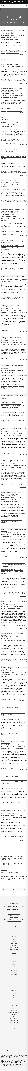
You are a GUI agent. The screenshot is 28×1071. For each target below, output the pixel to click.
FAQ (14, 968)
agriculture (4, 358)
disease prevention (11, 80)
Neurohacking (4, 625)
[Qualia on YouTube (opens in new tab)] (15, 926)
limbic (22, 357)
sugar (14, 297)
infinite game (11, 174)
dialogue (20, 802)
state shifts (16, 142)
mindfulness (22, 450)
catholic (20, 732)
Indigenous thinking (6, 384)
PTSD (16, 836)
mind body (17, 767)
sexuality (13, 50)
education (8, 803)
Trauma (16, 837)
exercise (11, 768)
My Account (14, 964)
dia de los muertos (13, 733)
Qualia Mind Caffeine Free (14, 1012)
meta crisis (16, 172)
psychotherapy (15, 108)
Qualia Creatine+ (14, 1024)
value (21, 268)
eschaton (16, 420)
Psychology (11, 837)
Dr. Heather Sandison (7, 340)
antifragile (10, 172)
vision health (8, 327)
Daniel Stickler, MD (6, 120)
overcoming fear (5, 201)
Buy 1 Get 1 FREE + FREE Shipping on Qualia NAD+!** (13, 1)
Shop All (14, 1008)
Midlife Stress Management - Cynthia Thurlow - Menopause (12, 879)
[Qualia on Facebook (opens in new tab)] (11, 926)
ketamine (11, 109)
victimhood (13, 590)
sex (9, 50)
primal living (12, 143)
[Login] (23, 6)
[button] (17, 6)
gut (13, 357)
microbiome (4, 80)
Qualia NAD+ (14, 1016)
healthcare (14, 484)
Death (2, 483)
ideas (7, 802)
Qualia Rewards (14, 978)
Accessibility (14, 974)
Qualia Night (14, 1029)
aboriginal (3, 387)
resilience (18, 200)
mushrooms (4, 420)
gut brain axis (16, 79)
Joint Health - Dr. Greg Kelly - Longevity (13, 874)
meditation (7, 450)
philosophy (15, 386)
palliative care (20, 483)
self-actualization (13, 592)
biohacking (3, 140)
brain (25, 51)
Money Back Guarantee (14, 976)
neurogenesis (12, 555)
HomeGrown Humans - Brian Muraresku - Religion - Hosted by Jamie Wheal (13, 713)
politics (11, 802)
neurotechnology (14, 450)
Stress (2, 767)
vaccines (22, 79)
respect (15, 802)
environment (4, 521)
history (6, 733)
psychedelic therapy (12, 107)
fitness (9, 200)
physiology (10, 51)
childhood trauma (5, 590)
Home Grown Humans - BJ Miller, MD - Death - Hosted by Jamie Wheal (14, 467)
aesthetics (17, 453)
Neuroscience (4, 50)
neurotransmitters (18, 51)
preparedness (4, 174)
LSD (8, 420)
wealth (6, 268)
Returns (14, 980)
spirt (14, 699)
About (14, 939)
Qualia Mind (14, 1010)
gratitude (19, 452)
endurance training (12, 203)
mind (24, 627)
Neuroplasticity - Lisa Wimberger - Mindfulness (12, 864)
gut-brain (3, 357)
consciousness (15, 53)
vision (2, 327)
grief (7, 485)
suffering (17, 231)
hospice (6, 483)
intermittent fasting (8, 660)
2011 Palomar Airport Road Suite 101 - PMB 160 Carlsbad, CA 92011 (14, 915)
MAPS (9, 836)
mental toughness (19, 201)
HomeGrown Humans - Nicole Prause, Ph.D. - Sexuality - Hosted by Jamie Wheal (12, 37)
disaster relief (18, 174)
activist (10, 521)
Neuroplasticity (5, 555)
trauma (20, 107)
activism (14, 521)
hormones (8, 53)
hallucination (19, 419)
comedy (11, 268)
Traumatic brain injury (6, 295)
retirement (3, 269)
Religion (3, 732)
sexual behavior (19, 50)
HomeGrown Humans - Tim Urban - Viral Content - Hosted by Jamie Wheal (14, 782)
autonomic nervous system (7, 330)
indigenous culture (15, 384)
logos (11, 420)
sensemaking (4, 386)
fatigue (12, 659)
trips (22, 231)
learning (3, 803)
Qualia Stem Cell (14, 1020)
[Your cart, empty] (26, 6)
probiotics (9, 357)
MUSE (2, 450)
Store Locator (14, 972)
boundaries (10, 269)
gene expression (16, 82)
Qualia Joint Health (14, 1018)
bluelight (7, 329)
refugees (9, 387)
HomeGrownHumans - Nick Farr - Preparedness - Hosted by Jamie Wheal (14, 157)
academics (21, 386)
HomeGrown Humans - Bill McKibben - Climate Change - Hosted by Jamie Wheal (12, 499)
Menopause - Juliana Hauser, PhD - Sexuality (11, 869)
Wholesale (14, 953)
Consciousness (12, 839)
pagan (16, 732)
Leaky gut (3, 659)
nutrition (9, 297)
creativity (3, 593)
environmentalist (18, 520)
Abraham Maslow (10, 593)
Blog (14, 997)
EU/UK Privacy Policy (14, 947)
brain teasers (11, 627)
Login (14, 966)
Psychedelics (4, 107)
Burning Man (17, 171)
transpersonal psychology (7, 234)
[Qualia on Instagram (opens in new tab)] (13, 926)
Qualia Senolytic (14, 1014)
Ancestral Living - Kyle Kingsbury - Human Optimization (10, 124)
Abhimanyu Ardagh (6, 495)
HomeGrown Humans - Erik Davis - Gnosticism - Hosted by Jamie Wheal (14, 674)
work (14, 269)
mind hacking (4, 627)
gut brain (10, 79)
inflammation (23, 659)
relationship (17, 268)
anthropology (15, 387)
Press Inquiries (14, 943)
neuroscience (20, 327)
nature (18, 521)
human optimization (12, 140)
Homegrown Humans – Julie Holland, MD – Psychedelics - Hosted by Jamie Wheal (12, 95)
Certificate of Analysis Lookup (14, 981)
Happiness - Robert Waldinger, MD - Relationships (12, 859)
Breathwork (21, 837)
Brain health (4, 139)
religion (3, 232)
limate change (4, 520)
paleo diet (19, 297)
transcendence (4, 592)
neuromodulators (21, 80)
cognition (8, 298)
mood (2, 82)
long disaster (23, 172)
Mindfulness (4, 837)
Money (2, 268)
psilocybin (3, 111)
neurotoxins (20, 555)
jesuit (12, 732)
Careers (14, 951)
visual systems (17, 329)
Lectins (8, 659)
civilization (3, 522)
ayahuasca (3, 142)
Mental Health (4, 839)
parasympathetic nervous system (14, 111)
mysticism (8, 732)
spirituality (8, 232)
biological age (8, 82)
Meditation (20, 836)
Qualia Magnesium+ (14, 1028)
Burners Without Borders (7, 171)
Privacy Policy (14, 945)
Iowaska (13, 231)
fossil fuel (11, 520)
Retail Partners (14, 970)
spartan (12, 201)
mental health (10, 453)
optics (12, 329)
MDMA (12, 836)
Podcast (14, 993)
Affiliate (14, 941)
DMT (9, 231)
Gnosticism (4, 699)
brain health (4, 79)
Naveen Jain (5, 62)
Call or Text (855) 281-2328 (14, 921)
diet (19, 357)
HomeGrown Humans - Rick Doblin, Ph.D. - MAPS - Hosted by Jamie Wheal (13, 817)
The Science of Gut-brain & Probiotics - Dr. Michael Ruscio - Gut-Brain (14, 344)
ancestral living (11, 139)
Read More (23, 54)
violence (10, 386)
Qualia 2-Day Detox (14, 1022)
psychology (4, 51)
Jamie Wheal (5, 33)
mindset (14, 200)
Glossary (14, 995)
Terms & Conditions (14, 949)
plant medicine (20, 140)
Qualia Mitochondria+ (14, 1026)
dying (2, 484)
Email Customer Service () (14, 919)
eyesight (14, 327)
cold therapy (19, 139)
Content (3, 802)
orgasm (3, 53)
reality (21, 420)
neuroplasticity (5, 109)
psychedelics (10, 142)
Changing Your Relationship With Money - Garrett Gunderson (12, 248)
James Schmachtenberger (8, 244)
